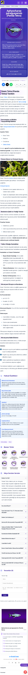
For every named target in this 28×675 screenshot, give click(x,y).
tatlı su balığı (22, 101)
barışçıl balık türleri (9, 126)
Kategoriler (3, 667)
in (18, 662)
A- (20, 84)
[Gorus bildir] (25, 672)
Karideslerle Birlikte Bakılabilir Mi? (11, 533)
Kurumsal (3, 672)
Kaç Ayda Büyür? (6, 506)
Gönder (4, 595)
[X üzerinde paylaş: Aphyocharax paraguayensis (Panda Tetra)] (7, 84)
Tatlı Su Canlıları (14, 6)
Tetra (5, 97)
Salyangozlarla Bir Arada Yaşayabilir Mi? (12, 558)
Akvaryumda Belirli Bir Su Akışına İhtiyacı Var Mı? (12, 563)
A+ (24, 84)
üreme (11, 178)
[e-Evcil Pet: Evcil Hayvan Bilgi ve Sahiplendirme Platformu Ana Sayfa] (2, 2)
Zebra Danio (6, 144)
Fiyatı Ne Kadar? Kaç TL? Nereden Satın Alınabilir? (12, 511)
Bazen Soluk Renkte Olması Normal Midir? (13, 548)
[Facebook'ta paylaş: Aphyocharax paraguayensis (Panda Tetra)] (3, 84)
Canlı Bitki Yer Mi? (6, 543)
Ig (15, 662)
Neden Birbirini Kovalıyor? (8, 538)
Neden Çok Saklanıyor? (8, 517)
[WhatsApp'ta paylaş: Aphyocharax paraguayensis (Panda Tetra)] (11, 84)
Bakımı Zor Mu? (6, 478)
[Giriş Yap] (22, 2)
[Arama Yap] (18, 2)
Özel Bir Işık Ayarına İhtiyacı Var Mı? (11, 553)
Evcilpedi (8, 6)
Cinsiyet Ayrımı (4, 186)
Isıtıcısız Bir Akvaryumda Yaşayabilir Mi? (12, 522)
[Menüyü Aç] (25, 2)
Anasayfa (2, 6)
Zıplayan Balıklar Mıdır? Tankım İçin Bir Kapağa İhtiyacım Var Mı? (12, 527)
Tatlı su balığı (4, 442)
